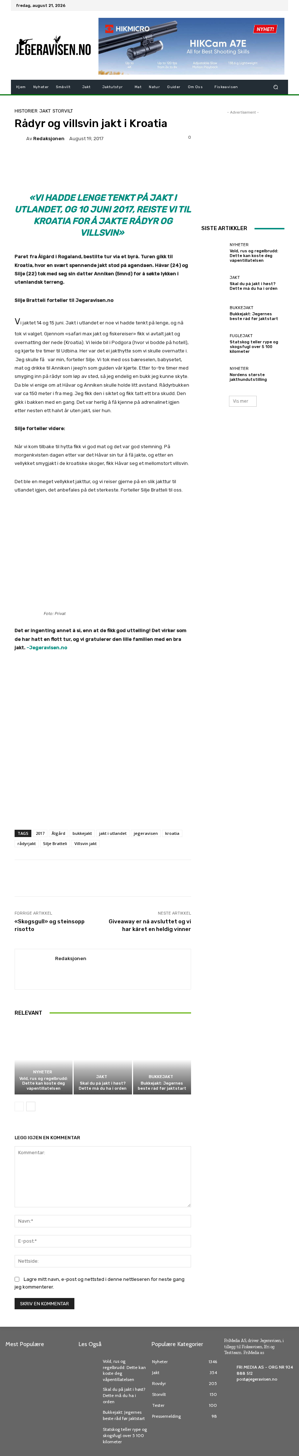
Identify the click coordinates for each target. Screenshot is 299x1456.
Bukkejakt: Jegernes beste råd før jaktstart (162, 1085)
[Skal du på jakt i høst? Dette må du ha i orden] (103, 1059)
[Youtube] (278, 5)
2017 (40, 833)
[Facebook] (243, 5)
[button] (276, 87)
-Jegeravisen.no (47, 647)
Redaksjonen (49, 138)
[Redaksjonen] (20, 138)
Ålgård (58, 833)
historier (26, 110)
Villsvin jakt (85, 843)
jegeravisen (146, 833)
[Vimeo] (269, 5)
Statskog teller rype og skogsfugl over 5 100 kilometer (254, 347)
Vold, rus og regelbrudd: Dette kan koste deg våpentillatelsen (43, 1083)
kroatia (172, 833)
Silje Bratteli (55, 843)
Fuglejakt (241, 336)
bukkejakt (82, 833)
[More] (240, 878)
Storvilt (63, 110)
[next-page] (30, 1106)
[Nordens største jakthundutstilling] (213, 374)
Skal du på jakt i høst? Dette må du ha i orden (103, 1085)
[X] (261, 5)
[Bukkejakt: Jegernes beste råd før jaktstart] (162, 1059)
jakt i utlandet (113, 833)
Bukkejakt (161, 1077)
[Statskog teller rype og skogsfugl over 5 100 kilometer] (213, 343)
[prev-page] (19, 1106)
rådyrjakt (27, 843)
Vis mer (240, 401)
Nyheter (42, 1072)
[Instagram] (252, 5)
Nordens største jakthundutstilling (248, 377)
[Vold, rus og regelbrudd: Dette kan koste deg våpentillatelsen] (44, 1059)
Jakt (45, 110)
